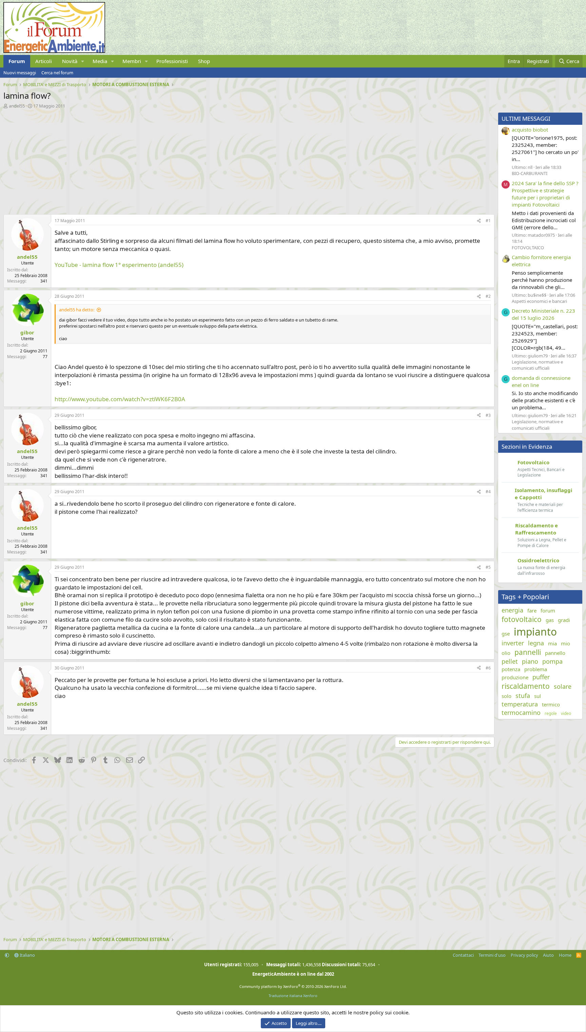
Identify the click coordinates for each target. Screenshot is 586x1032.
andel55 (17, 106)
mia (552, 643)
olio (506, 652)
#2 (488, 296)
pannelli (527, 652)
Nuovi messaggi (19, 73)
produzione (515, 677)
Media (100, 61)
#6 (488, 668)
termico (551, 704)
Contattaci (463, 955)
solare (562, 686)
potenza (511, 669)
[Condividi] (478, 221)
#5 (488, 567)
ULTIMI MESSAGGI (526, 118)
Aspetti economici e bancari (539, 301)
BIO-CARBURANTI (529, 173)
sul (537, 696)
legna (536, 643)
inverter (513, 643)
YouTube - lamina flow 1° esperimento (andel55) (119, 265)
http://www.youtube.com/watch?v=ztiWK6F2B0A (120, 399)
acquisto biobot (530, 129)
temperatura (520, 704)
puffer (541, 677)
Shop (204, 61)
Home (565, 955)
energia (512, 610)
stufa (522, 696)
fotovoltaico (522, 619)
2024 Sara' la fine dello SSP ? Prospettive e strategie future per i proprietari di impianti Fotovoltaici (545, 194)
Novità (69, 61)
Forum (16, 61)
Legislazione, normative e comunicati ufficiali (537, 365)
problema (535, 669)
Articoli (43, 61)
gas (550, 620)
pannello (555, 652)
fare (531, 610)
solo (506, 696)
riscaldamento (526, 686)
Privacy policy (524, 955)
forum (548, 610)
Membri (131, 61)
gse (506, 633)
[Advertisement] (206, 159)
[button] (82, 61)
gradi (564, 620)
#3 (488, 415)
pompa (552, 661)
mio (565, 643)
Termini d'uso (492, 955)
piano (530, 661)
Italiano (27, 955)
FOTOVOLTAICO (528, 248)
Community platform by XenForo (293, 986)
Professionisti (172, 61)
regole (551, 713)
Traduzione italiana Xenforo (293, 995)
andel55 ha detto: (76, 310)
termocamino (521, 712)
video (566, 713)
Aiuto (548, 955)
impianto (535, 632)
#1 (488, 220)
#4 (488, 491)
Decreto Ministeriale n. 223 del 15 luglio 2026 (543, 314)
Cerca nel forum (57, 73)
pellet (510, 661)
